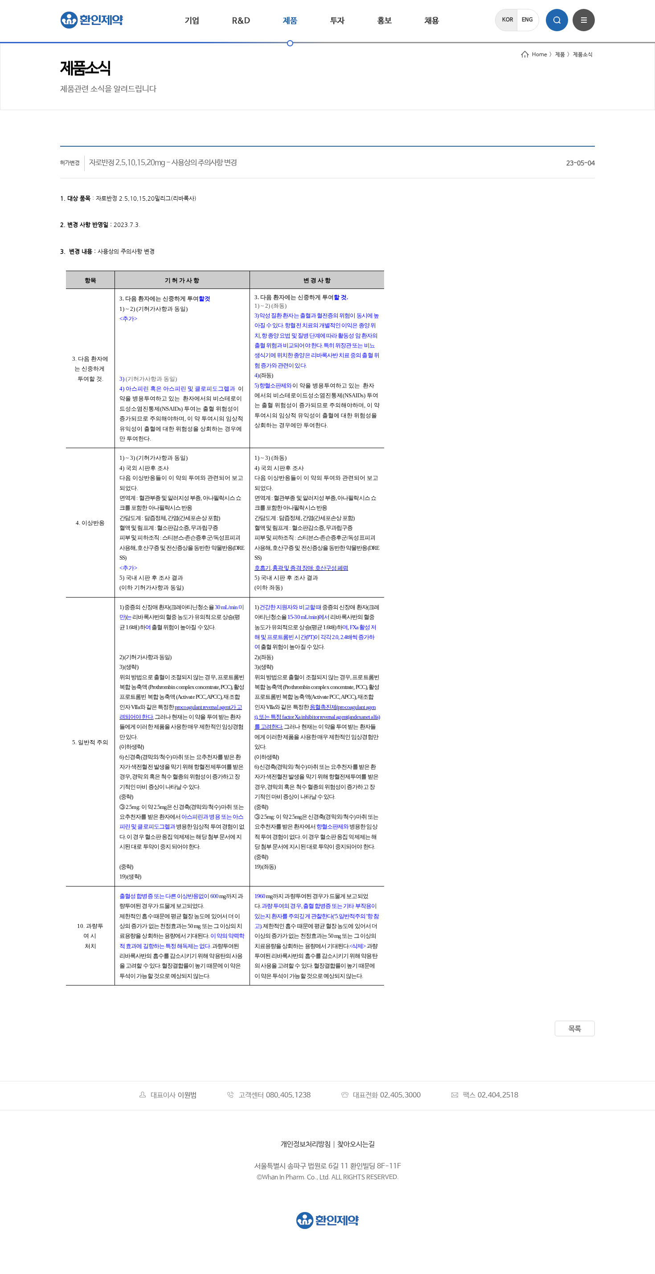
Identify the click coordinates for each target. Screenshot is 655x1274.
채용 (432, 20)
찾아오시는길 (356, 1144)
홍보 (384, 20)
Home (539, 55)
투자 (337, 20)
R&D (241, 20)
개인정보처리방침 (306, 1144)
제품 (290, 20)
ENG (527, 20)
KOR (507, 20)
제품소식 (583, 55)
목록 (575, 1029)
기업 (192, 20)
